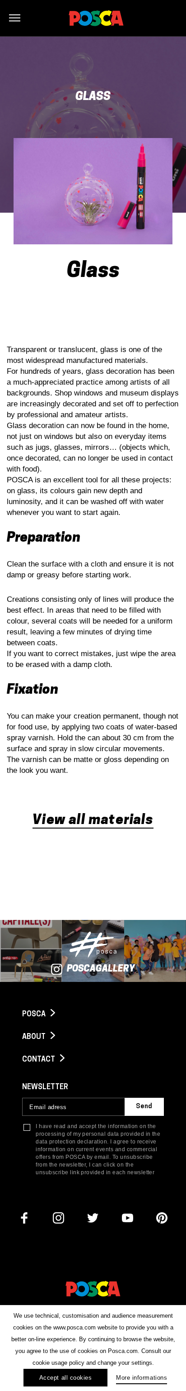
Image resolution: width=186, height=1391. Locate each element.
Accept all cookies (65, 1377)
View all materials (93, 821)
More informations (141, 1377)
